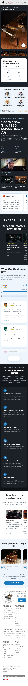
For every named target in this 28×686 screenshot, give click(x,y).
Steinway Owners (20, 636)
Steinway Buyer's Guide (8, 645)
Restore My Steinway (9, 612)
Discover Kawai (7, 658)
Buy (22, 3)
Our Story (17, 644)
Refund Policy (13, 666)
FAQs (4, 651)
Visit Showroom (7, 618)
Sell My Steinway (8, 614)
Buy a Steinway (7, 610)
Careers (10, 668)
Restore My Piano (8, 608)
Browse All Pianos (18, 609)
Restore (17, 3)
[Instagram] (22, 596)
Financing (17, 648)
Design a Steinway (8, 616)
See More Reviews (13, 358)
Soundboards (6, 636)
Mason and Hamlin (11, 7)
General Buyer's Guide (7, 648)
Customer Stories (20, 631)
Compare (5, 638)
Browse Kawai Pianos (19, 613)
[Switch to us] (4, 679)
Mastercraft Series (8, 631)
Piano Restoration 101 (9, 634)
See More (6, 320)
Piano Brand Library (8, 655)
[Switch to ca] (7, 679)
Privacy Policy (6, 666)
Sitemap (14, 668)
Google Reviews (19, 634)
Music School (18, 650)
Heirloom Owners (20, 638)
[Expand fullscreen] (23, 45)
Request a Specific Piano (14, 583)
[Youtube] (25, 596)
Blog (4, 653)
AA (18, 7)
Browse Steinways (18, 624)
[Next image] (23, 30)
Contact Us (22, 600)
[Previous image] (4, 30)
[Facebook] (18, 596)
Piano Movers (19, 646)
